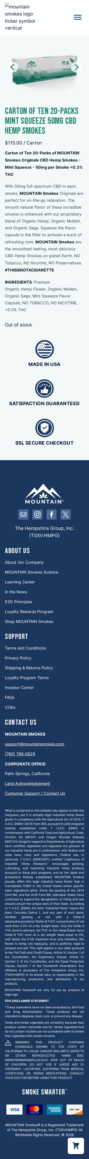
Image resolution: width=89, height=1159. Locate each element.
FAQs (9, 697)
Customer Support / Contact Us (35, 793)
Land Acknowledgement (27, 783)
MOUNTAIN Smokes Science (31, 572)
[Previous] (12, 67)
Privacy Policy (18, 657)
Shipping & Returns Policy (29, 667)
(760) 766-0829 (20, 753)
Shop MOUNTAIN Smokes (29, 621)
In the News (16, 591)
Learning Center (20, 581)
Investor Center (19, 687)
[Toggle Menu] (78, 17)
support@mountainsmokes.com (34, 743)
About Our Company (24, 562)
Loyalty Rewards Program (29, 611)
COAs (10, 707)
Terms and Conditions (25, 648)
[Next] (76, 67)
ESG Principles (18, 601)
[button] (76, 1146)
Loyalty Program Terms (27, 677)
